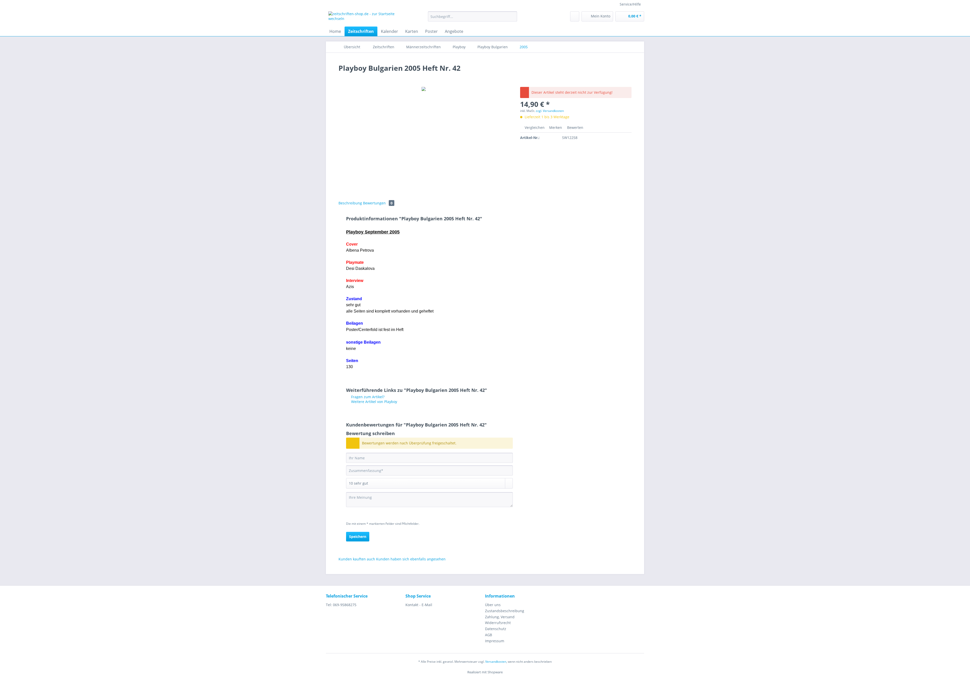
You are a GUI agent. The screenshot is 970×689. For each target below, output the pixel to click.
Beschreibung (350, 203)
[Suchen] (512, 16)
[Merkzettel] (574, 16)
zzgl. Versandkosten (550, 111)
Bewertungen (378, 203)
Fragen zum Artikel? (367, 396)
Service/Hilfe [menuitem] (630, 4)
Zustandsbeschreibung (504, 610)
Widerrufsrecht (498, 622)
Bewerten (574, 127)
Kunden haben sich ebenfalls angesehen (411, 559)
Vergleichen (534, 127)
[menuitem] (472, 18)
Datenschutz (495, 628)
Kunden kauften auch (356, 559)
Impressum (494, 640)
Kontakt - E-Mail (418, 604)
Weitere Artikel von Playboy (373, 401)
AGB (488, 634)
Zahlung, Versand (500, 616)
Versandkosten (495, 661)
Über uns (493, 604)
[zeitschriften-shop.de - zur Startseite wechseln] (366, 17)
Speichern (357, 536)
